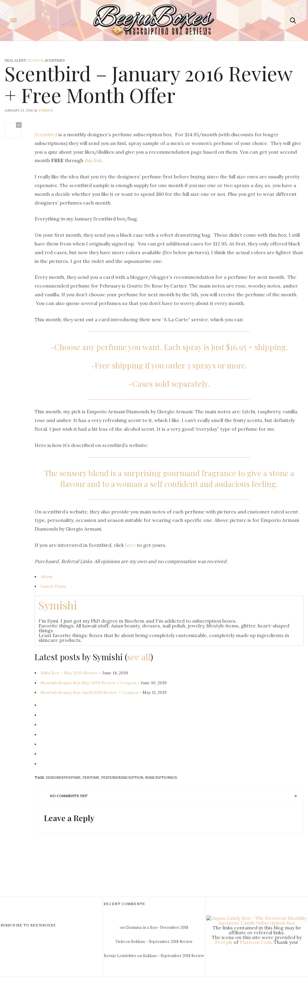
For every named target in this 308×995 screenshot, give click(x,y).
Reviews (35, 60)
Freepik (224, 942)
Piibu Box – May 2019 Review (69, 673)
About (47, 576)
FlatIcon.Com (255, 942)
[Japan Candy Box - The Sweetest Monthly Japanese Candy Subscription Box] (256, 920)
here (130, 545)
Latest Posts (53, 586)
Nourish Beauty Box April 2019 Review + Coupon (89, 692)
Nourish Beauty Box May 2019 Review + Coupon (88, 682)
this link (93, 160)
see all (138, 656)
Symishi (45, 110)
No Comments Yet (69, 795)
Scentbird (46, 134)
